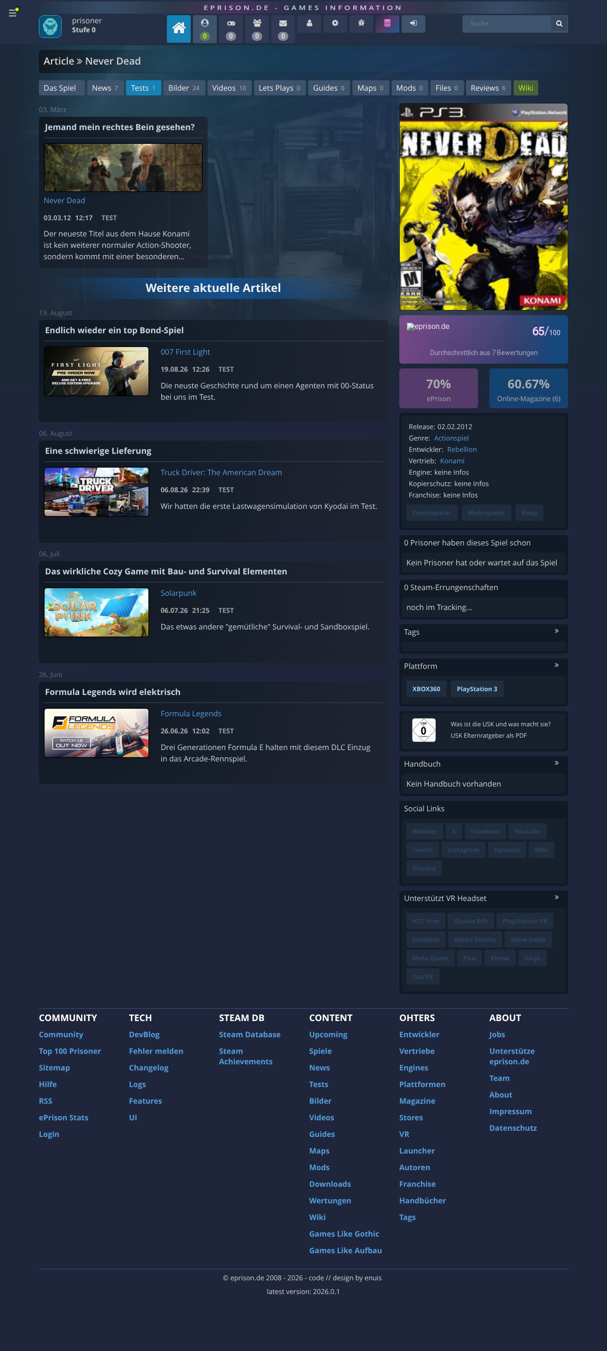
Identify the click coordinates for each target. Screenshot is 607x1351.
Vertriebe (417, 1051)
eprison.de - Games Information (303, 7)
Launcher (417, 1150)
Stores (411, 1117)
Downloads (330, 1184)
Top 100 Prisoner (70, 1051)
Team (499, 1078)
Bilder (183, 88)
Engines (413, 1067)
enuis (373, 1278)
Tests (143, 88)
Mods (409, 88)
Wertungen (330, 1200)
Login (49, 1134)
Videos (229, 88)
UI (133, 1117)
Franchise (417, 1184)
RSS (45, 1101)
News (105, 88)
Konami (452, 461)
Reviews (488, 88)
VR (404, 1134)
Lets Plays (279, 88)
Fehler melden (156, 1051)
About (501, 1094)
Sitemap (54, 1067)
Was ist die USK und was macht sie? (501, 724)
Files (446, 88)
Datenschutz (513, 1128)
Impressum (510, 1111)
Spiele (320, 1051)
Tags (407, 1217)
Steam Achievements (246, 1056)
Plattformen (422, 1084)
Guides (328, 88)
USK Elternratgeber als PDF (489, 735)
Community (61, 1034)
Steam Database (250, 1034)
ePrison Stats (64, 1117)
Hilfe (48, 1084)
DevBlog (144, 1034)
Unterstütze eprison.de (512, 1056)
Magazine (417, 1101)
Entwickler (419, 1034)
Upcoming (328, 1034)
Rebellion (462, 449)
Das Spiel (60, 88)
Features (145, 1101)
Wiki (525, 88)
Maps (370, 88)
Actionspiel (451, 438)
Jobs (497, 1034)
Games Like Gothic (344, 1234)
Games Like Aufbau (345, 1250)
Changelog (148, 1067)
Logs (137, 1084)
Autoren (414, 1167)
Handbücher (422, 1200)
